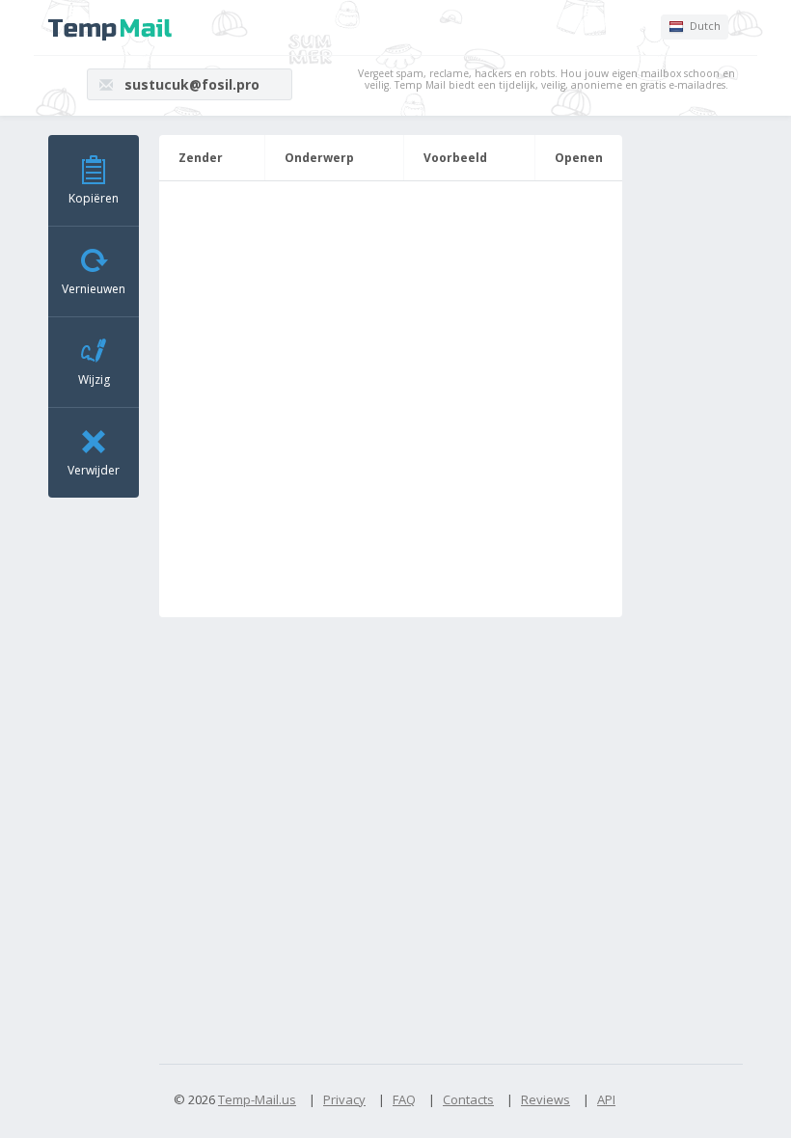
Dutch (704, 25)
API (606, 1099)
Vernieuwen (93, 289)
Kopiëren (93, 198)
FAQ (404, 1099)
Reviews (545, 1099)
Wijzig (94, 379)
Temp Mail (110, 30)
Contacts (468, 1099)
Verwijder (94, 470)
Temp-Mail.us (257, 1099)
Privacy (344, 1099)
